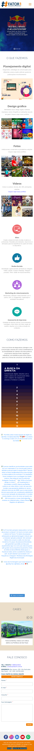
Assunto (4, 695)
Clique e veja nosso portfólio (20, 114)
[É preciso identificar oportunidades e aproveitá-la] (17, 481)
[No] (32, 746)
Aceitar (9, 748)
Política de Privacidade (20, 748)
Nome (4, 680)
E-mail (4, 687)
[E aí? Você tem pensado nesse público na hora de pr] (17, 545)
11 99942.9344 (16, 665)
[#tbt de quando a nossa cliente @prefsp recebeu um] (17, 513)
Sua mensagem (7, 702)
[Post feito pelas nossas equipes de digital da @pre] (17, 449)
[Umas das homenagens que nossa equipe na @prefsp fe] (17, 576)
